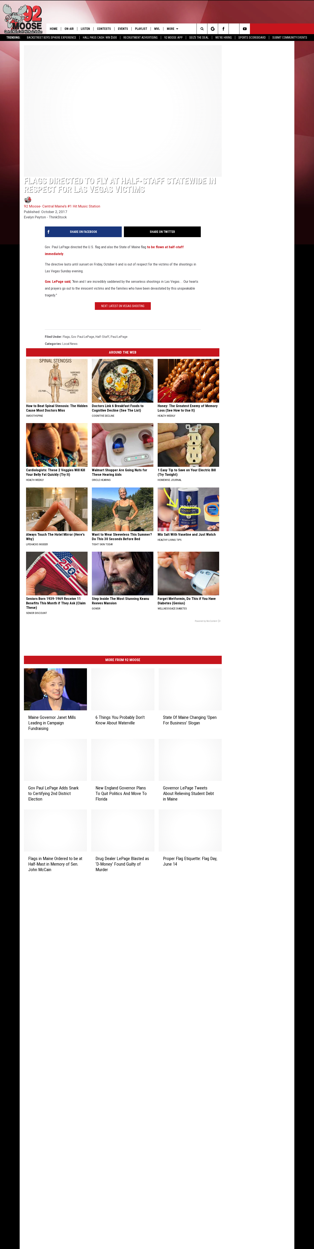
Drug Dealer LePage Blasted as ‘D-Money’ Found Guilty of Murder (122, 864)
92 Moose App (173, 37)
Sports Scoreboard (252, 37)
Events (123, 28)
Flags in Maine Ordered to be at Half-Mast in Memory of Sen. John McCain (55, 864)
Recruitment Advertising (140, 37)
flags (66, 336)
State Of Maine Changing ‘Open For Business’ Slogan (190, 720)
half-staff (102, 336)
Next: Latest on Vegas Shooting (122, 306)
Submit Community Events (289, 37)
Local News (70, 343)
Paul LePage (119, 336)
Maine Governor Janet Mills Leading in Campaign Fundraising (52, 723)
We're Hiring (223, 37)
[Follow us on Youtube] (244, 28)
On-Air (69, 28)
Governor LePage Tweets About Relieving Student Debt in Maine (188, 793)
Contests (104, 28)
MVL (157, 28)
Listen (85, 28)
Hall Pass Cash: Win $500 (100, 37)
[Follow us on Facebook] (223, 28)
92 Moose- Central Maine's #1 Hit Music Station (62, 206)
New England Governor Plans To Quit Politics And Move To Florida (121, 793)
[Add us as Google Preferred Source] (212, 28)
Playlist (141, 28)
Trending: (13, 37)
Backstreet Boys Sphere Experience (51, 37)
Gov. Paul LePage (82, 336)
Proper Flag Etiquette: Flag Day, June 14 (190, 861)
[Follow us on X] (234, 28)
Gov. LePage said (57, 281)
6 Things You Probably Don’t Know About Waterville (120, 720)
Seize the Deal (199, 37)
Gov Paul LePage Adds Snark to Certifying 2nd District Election (53, 793)
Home (53, 28)
